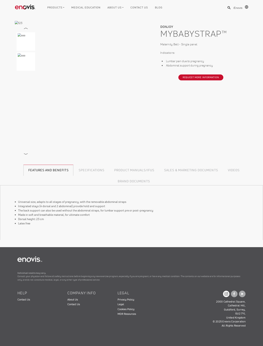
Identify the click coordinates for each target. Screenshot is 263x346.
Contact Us (139, 7)
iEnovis (237, 8)
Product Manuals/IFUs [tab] (134, 170)
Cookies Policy (126, 309)
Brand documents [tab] (134, 181)
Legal (121, 304)
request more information (201, 77)
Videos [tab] (234, 170)
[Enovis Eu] (25, 6)
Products (54, 7)
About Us (114, 7)
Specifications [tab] (92, 170)
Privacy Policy (126, 299)
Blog (158, 7)
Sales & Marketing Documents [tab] (191, 170)
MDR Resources (127, 314)
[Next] (26, 154)
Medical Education (85, 7)
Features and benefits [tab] (48, 170)
